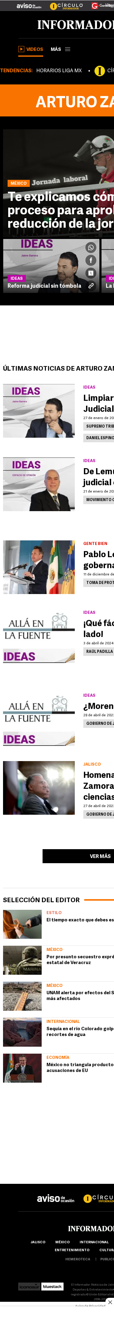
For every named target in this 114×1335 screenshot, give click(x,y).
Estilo (54, 913)
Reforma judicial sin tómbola (44, 286)
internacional (94, 1242)
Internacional (63, 1022)
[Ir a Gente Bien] (99, 3)
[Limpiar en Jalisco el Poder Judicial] (39, 411)
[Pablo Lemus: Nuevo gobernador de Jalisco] (39, 567)
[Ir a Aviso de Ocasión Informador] (29, 3)
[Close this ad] (109, 1302)
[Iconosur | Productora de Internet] (29, 1285)
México (55, 950)
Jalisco (37, 1242)
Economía (58, 1058)
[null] (22, 924)
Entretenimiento (72, 1250)
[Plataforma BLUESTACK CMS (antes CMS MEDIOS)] (52, 1285)
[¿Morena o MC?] (39, 719)
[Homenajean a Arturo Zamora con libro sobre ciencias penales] (39, 788)
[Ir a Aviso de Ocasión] (55, 1193)
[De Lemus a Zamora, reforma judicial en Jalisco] (39, 484)
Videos (34, 50)
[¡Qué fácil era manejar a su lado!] (39, 636)
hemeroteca (77, 1259)
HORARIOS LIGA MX (59, 71)
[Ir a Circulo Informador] (62, 3)
